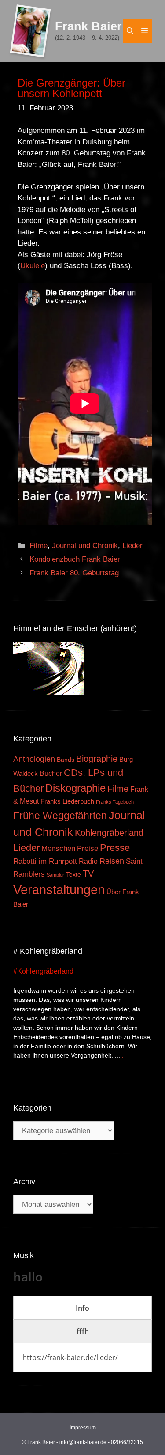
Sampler (55, 874)
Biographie (96, 758)
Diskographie (75, 788)
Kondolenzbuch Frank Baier (74, 559)
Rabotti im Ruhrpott (45, 861)
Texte (73, 874)
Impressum (83, 1428)
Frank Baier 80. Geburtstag (74, 573)
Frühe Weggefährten (60, 815)
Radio (88, 861)
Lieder (132, 545)
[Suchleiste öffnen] (130, 31)
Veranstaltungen (59, 889)
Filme (38, 545)
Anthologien (34, 759)
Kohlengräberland (109, 833)
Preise (87, 848)
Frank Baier (88, 26)
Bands (65, 759)
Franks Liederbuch (67, 801)
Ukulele (32, 265)
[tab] (82, 1308)
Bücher (51, 773)
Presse (115, 847)
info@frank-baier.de (82, 1442)
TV (88, 873)
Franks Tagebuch (115, 802)
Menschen (58, 848)
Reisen (111, 861)
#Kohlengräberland (43, 971)
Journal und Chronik (85, 545)
